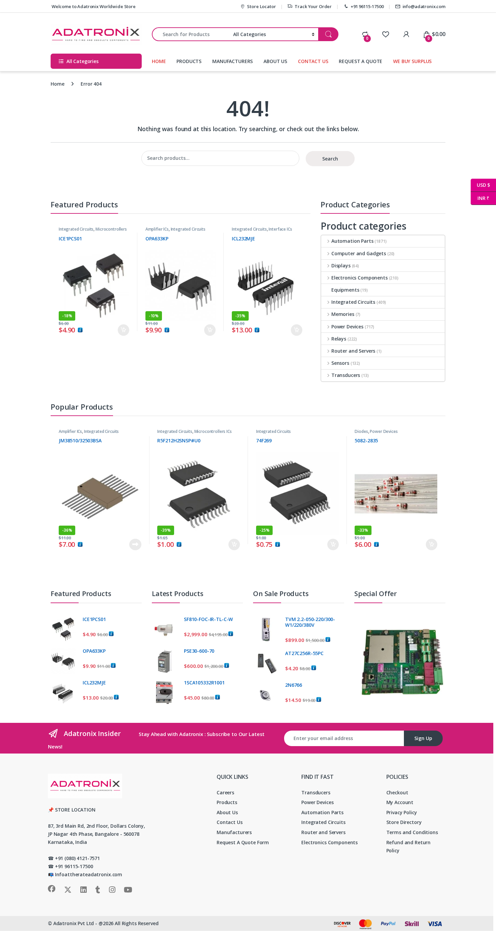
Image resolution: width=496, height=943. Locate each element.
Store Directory (404, 822)
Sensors (340, 363)
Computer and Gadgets (358, 253)
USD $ (480, 185)
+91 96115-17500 (367, 6)
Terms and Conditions (412, 832)
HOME (159, 61)
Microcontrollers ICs (213, 431)
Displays (341, 265)
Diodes (361, 431)
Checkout (397, 792)
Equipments (345, 290)
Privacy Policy (401, 812)
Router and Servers (353, 351)
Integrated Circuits (76, 229)
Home (57, 84)
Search (330, 158)
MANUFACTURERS (232, 61)
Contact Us (230, 822)
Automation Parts (352, 241)
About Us (227, 812)
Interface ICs (280, 229)
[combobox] (190, 34)
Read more (135, 544)
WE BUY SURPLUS (412, 61)
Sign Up (423, 738)
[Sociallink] (51, 888)
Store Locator (261, 6)
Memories (342, 314)
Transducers (345, 375)
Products (227, 802)
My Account (400, 802)
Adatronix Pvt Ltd (73, 923)
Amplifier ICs (157, 229)
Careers (225, 792)
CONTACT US (313, 61)
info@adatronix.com (424, 6)
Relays (338, 338)
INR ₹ (480, 198)
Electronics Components (359, 277)
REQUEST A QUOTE (360, 61)
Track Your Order (313, 6)
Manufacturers (234, 832)
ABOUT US (275, 61)
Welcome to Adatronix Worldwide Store (93, 6)
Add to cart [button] (123, 330)
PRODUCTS (188, 61)
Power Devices (347, 326)
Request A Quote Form (243, 842)
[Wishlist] (385, 34)
